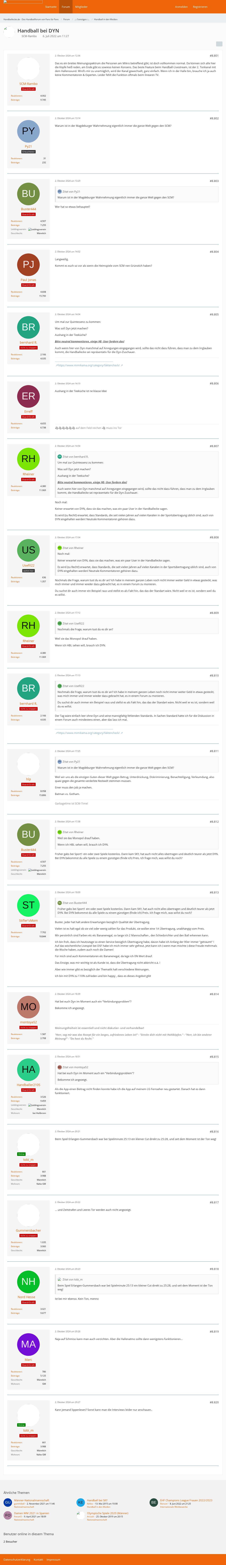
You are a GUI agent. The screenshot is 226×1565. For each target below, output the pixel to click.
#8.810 (214, 675)
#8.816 (214, 1131)
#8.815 (214, 1056)
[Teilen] (219, 43)
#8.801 (214, 55)
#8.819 (214, 1331)
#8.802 (214, 118)
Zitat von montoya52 (75, 1067)
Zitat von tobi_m (73, 1279)
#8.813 (214, 892)
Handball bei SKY (97, 1500)
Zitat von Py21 (71, 191)
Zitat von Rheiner (73, 548)
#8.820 (214, 1402)
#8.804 (214, 251)
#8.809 (214, 613)
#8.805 (214, 314)
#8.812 (214, 821)
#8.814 (214, 994)
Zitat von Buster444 (75, 903)
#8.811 (214, 751)
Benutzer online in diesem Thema (29, 1534)
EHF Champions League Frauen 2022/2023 (186, 1500)
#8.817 (214, 1202)
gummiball (19, 1503)
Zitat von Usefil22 (73, 623)
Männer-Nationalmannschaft (31, 1500)
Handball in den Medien (98, 1506)
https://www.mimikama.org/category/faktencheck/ (89, 365)
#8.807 (214, 446)
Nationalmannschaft (24, 1506)
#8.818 (214, 1269)
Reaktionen (16, 95)
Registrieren (200, 6)
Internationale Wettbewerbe (174, 1506)
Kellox (90, 1503)
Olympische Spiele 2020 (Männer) (107, 1513)
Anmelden (181, 6)
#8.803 (214, 181)
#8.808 (214, 537)
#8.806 (214, 383)
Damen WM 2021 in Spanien (31, 1513)
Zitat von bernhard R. (75, 456)
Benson (164, 1503)
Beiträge (15, 99)
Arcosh (90, 1516)
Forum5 (18, 1516)
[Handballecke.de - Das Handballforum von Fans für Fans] (23, 9)
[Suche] (216, 6)
